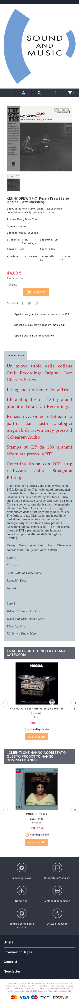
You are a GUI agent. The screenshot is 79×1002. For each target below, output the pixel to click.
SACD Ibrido (37, 818)
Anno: (43, 249)
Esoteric (36, 822)
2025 (52, 249)
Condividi (22, 303)
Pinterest (36, 303)
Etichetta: (13, 239)
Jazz (22, 249)
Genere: (12, 249)
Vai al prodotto (37, 736)
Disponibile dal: (47, 258)
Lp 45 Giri (36, 713)
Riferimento (14, 256)
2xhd (37, 717)
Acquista (36, 292)
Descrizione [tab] (15, 355)
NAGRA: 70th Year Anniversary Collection (37, 708)
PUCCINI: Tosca (36, 814)
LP (56, 239)
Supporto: (46, 239)
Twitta (29, 303)
